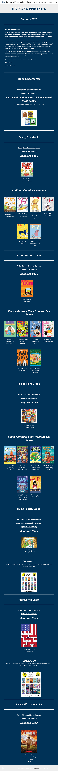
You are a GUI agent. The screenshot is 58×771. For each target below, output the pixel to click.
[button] (56, 2)
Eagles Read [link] (42, 2)
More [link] (50, 2)
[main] (29, 8)
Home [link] (35, 2)
